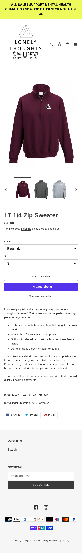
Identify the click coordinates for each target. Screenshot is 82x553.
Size (6, 256)
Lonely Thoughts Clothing (34, 540)
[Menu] (76, 44)
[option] (23, 189)
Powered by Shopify (59, 540)
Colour (7, 241)
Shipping (26, 228)
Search (12, 449)
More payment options (41, 296)
